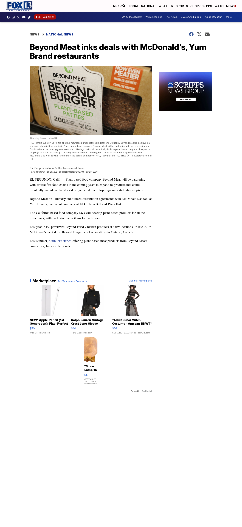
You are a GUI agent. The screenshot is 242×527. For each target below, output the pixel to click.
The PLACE (171, 17)
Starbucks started (60, 240)
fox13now (14, 17)
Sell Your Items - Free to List (73, 281)
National (148, 6)
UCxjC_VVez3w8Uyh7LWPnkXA (24, 17)
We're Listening (153, 17)
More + (230, 17)
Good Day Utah (213, 17)
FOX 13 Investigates (131, 17)
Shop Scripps (201, 6)
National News (60, 34)
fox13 (19, 17)
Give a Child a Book (191, 17)
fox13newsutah (9, 17)
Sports (182, 6)
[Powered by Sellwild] (147, 391)
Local (134, 6)
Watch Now (224, 6)
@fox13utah (30, 17)
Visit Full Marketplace (140, 281)
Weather (166, 6)
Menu (117, 5)
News (35, 34)
